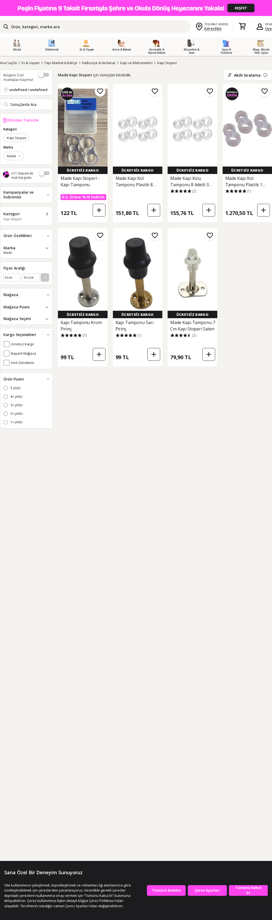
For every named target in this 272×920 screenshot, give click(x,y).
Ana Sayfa (8, 62)
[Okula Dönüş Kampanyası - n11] (136, 8)
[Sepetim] (242, 27)
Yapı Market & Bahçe (60, 62)
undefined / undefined (28, 89)
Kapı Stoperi (167, 62)
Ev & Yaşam (31, 62)
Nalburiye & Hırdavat (98, 62)
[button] (80, 164)
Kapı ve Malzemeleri (136, 62)
